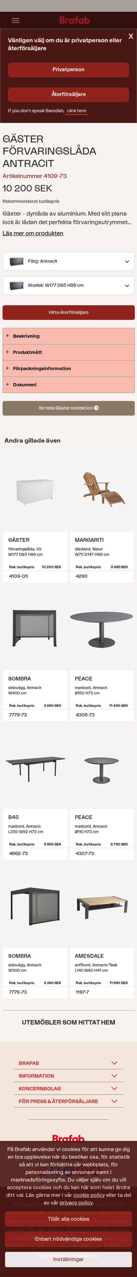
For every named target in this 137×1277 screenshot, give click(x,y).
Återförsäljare (69, 94)
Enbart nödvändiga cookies (68, 1239)
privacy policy (76, 1202)
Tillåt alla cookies (69, 1219)
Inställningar (68, 1259)
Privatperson (68, 69)
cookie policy (89, 1195)
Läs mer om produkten (33, 233)
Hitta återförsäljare (69, 312)
